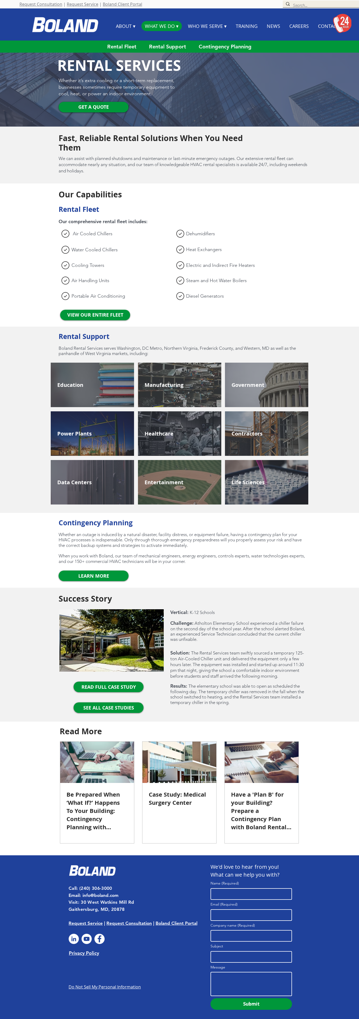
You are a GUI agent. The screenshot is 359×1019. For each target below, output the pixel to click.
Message (218, 967)
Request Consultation (40, 4)
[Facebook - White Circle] (99, 939)
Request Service (82, 4)
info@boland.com (101, 895)
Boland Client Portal (122, 4)
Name (225, 883)
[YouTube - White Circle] (86, 939)
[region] (92, 385)
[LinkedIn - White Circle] (74, 939)
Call (72, 888)
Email (224, 904)
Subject (217, 946)
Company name (233, 925)
